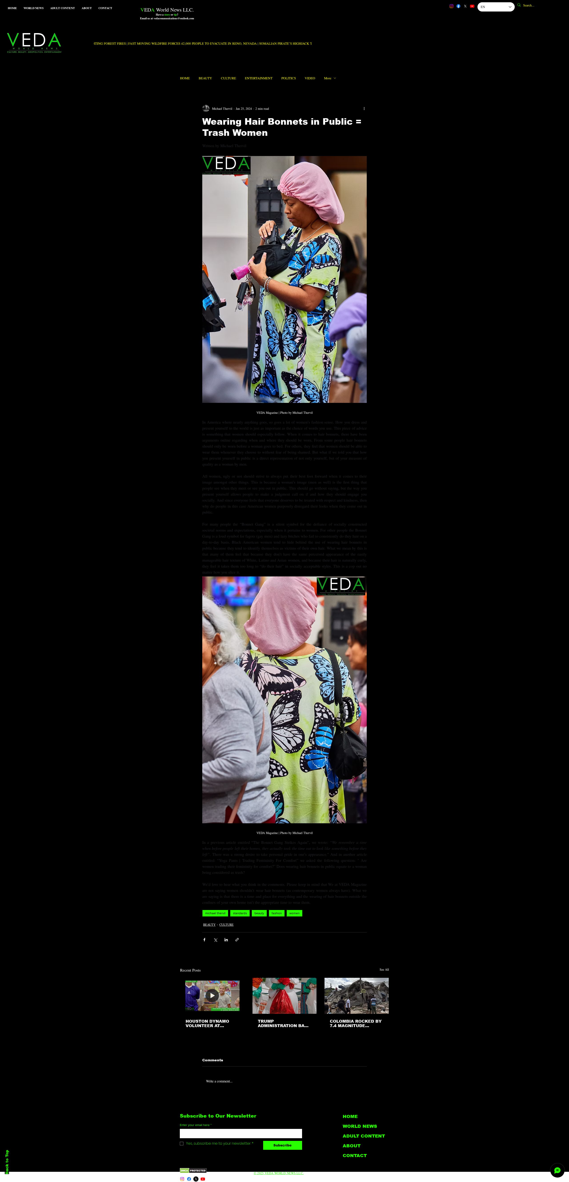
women (294, 913)
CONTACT (355, 1155)
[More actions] (364, 108)
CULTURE (228, 78)
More (327, 78)
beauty (259, 913)
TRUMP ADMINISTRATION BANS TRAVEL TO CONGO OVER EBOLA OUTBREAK (284, 1023)
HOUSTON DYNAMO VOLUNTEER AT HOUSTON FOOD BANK (211, 1023)
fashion (277, 913)
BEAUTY (205, 78)
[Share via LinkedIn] (226, 940)
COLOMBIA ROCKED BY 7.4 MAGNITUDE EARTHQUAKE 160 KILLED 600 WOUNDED (356, 1023)
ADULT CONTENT (364, 1136)
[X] (465, 6)
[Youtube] (472, 6)
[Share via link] (237, 940)
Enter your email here (196, 1125)
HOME (185, 78)
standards (240, 913)
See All (384, 969)
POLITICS (288, 78)
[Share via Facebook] (204, 940)
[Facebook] (458, 6)
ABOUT (352, 1145)
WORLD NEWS (360, 1126)
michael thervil (215, 913)
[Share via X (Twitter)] (215, 940)
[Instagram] (451, 6)
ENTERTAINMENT (258, 78)
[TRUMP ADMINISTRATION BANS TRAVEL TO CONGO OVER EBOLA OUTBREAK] (284, 996)
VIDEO (310, 78)
